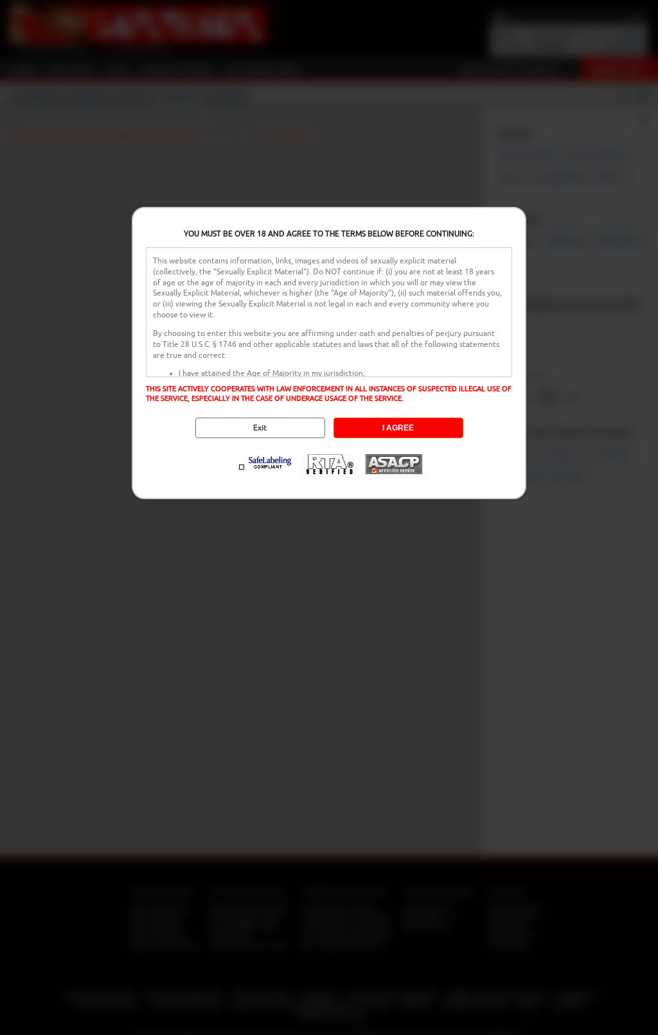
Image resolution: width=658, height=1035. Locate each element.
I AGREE (398, 427)
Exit (260, 427)
